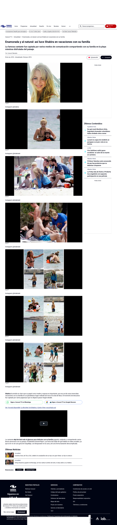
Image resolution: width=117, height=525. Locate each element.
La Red (89, 148)
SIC (74, 501)
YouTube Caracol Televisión (69, 31)
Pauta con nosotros (57, 505)
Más (69, 26)
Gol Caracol (28, 495)
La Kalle (27, 498)
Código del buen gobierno (58, 492)
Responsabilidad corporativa (81, 498)
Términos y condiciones (80, 505)
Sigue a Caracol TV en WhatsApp (20, 402)
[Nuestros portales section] (39, 485)
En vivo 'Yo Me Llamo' (34, 31)
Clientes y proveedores (57, 489)
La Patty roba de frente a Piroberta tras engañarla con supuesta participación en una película (99, 174)
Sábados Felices (91, 137)
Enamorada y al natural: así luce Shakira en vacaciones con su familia (43, 37)
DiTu (26, 501)
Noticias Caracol (30, 489)
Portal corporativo (78, 495)
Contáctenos (54, 495)
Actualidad (17, 37)
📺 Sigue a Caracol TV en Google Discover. (63, 402)
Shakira (19, 469)
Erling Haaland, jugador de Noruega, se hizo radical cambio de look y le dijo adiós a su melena (43, 463)
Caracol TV (8, 37)
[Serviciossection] (65, 485)
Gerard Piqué (30, 469)
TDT (52, 511)
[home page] (6, 26)
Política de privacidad (79, 492)
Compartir (108, 57)
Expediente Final (91, 126)
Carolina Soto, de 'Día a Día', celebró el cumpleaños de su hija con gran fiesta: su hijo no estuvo (43, 455)
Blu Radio (28, 492)
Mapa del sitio (55, 501)
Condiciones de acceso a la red (82, 489)
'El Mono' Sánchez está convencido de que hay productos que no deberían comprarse (99, 163)
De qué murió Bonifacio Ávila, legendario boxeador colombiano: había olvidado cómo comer (98, 131)
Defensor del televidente (58, 498)
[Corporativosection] (91, 485)
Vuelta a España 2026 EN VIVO (51, 31)
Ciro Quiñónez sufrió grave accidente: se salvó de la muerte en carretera (98, 153)
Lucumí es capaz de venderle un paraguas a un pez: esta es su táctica (98, 142)
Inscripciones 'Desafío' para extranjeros (16, 31)
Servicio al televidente (57, 508)
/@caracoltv (94, 57)
